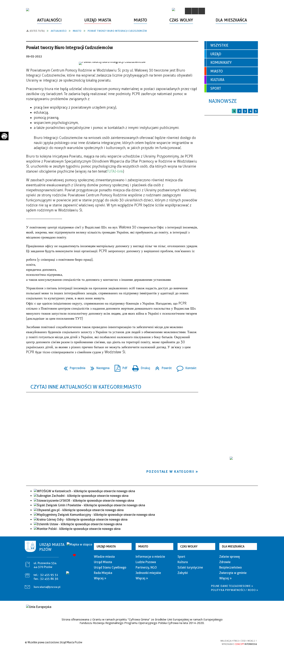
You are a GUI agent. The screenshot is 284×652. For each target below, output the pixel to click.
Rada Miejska (103, 573)
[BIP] (173, 9)
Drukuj (139, 367)
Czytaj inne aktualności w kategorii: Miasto (85, 387)
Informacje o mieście (150, 556)
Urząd (215, 54)
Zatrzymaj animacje (188, 11)
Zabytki (183, 573)
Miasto (216, 71)
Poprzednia (73, 367)
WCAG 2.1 (208, 642)
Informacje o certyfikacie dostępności (141, 643)
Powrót (162, 367)
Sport (215, 88)
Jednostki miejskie (148, 573)
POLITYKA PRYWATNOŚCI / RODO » (234, 590)
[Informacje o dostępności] (195, 11)
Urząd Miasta (106, 546)
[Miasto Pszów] (27, 9)
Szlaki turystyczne (190, 567)
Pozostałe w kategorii (170, 471)
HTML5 (190, 642)
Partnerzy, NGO (146, 567)
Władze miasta (104, 556)
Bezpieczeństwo (230, 567)
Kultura (217, 80)
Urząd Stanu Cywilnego (110, 567)
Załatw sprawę (229, 556)
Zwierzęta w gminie (233, 573)
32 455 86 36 (49, 579)
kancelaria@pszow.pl (47, 586)
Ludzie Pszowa (146, 562)
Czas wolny (188, 546)
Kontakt (184, 367)
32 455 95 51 (49, 575)
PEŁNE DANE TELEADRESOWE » (232, 585)
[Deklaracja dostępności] (201, 11)
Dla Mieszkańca (233, 546)
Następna (98, 367)
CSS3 (196, 642)
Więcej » (100, 578)
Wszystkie (219, 45)
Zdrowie (224, 562)
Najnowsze (223, 101)
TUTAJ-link (115, 171)
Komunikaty (221, 62)
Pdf (119, 367)
